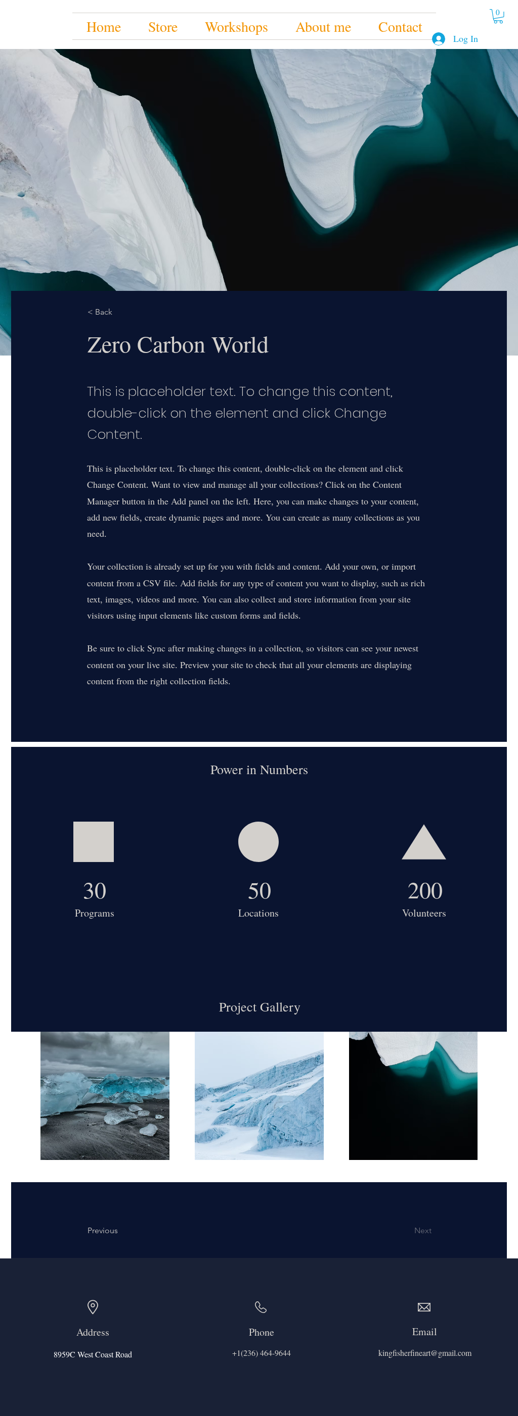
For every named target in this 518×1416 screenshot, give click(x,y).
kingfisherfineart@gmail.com (424, 1352)
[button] (498, 16)
